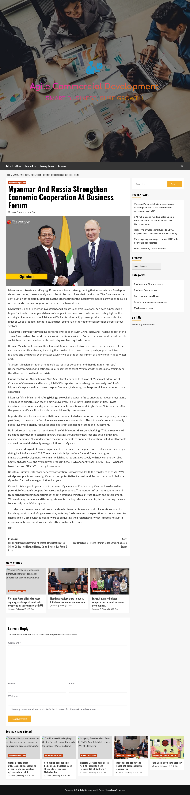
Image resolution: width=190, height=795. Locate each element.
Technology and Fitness (144, 324)
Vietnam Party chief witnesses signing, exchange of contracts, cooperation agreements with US (25, 602)
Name (12, 683)
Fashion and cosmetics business (150, 302)
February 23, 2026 (24, 609)
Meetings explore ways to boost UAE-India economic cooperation (67, 600)
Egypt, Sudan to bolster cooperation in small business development (108, 602)
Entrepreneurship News (146, 296)
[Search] (182, 165)
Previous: (37, 544)
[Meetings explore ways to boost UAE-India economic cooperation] (67, 581)
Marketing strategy (144, 308)
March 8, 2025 (25, 212)
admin (13, 212)
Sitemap (62, 166)
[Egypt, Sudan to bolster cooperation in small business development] (109, 581)
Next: (99, 542)
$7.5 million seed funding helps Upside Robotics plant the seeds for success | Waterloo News (154, 220)
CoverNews (105, 790)
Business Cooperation (17, 182)
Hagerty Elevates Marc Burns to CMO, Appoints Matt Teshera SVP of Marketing (155, 231)
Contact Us (30, 166)
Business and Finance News (148, 284)
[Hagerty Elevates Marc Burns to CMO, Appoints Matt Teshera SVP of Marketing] (95, 747)
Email (73, 683)
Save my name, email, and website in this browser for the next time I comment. (54, 709)
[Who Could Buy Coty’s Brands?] (167, 747)
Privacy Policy (47, 166)
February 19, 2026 (108, 609)
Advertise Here (13, 166)
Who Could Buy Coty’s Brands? (150, 248)
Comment (14, 642)
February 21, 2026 (66, 605)
